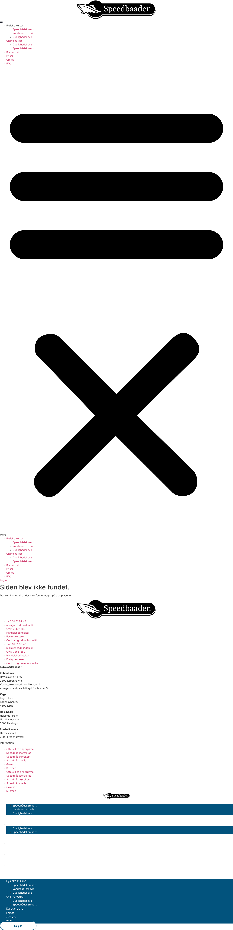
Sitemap (11, 768)
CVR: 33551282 (15, 628)
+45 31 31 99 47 (16, 621)
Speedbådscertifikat (18, 752)
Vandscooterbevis (23, 33)
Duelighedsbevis (22, 36)
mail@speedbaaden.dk (19, 625)
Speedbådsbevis (16, 760)
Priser (9, 55)
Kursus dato (13, 52)
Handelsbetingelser (17, 632)
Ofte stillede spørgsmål (20, 749)
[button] (116, 301)
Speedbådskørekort (25, 29)
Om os (10, 59)
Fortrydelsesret (15, 636)
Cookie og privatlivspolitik (22, 640)
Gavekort (12, 764)
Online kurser (14, 40)
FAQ (8, 63)
